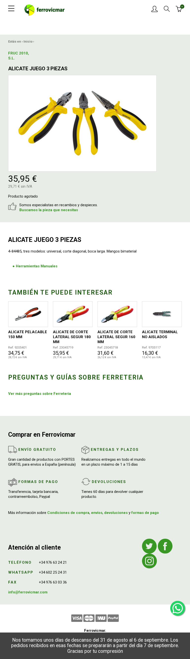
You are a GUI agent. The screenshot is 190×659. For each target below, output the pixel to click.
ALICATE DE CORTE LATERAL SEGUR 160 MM (116, 337)
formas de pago (145, 512)
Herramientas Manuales (36, 266)
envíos (96, 512)
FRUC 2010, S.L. (18, 55)
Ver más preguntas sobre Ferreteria (39, 393)
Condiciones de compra (68, 512)
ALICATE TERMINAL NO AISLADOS (160, 334)
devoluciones (116, 512)
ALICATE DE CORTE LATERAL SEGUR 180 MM (72, 337)
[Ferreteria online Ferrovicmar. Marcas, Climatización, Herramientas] (44, 9)
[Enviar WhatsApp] (177, 608)
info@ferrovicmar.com (28, 592)
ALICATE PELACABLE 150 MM (27, 334)
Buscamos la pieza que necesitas (48, 210)
